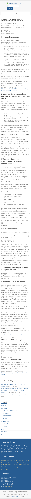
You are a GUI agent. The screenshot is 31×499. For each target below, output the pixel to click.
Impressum (22, 496)
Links (2, 429)
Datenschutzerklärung (15, 496)
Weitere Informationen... (6, 453)
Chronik (5, 418)
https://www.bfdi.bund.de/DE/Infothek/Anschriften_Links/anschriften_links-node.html (15, 90)
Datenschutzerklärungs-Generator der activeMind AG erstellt (14, 373)
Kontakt (3, 434)
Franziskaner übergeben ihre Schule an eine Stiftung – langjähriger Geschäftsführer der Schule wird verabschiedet (15, 390)
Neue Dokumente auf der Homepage (11, 395)
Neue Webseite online (6, 469)
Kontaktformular (9, 486)
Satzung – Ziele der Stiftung (10, 410)
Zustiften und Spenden (7, 421)
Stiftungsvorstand (7, 415)
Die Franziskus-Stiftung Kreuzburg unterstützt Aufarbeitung (15, 460)
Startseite (3, 405)
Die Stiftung (4, 408)
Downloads (4, 431)
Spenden (5, 426)
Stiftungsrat (6, 413)
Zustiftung (5, 423)
